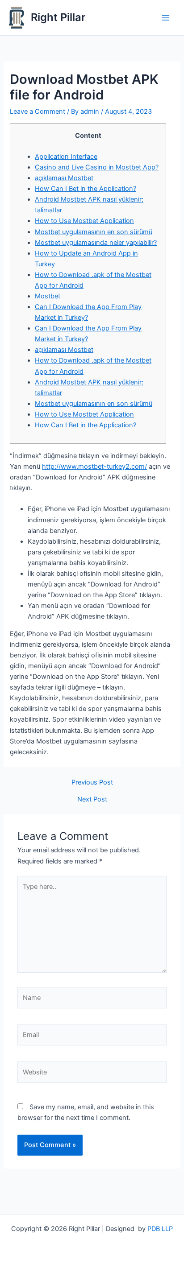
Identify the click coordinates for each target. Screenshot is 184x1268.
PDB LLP (160, 1229)
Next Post (92, 799)
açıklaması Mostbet (64, 178)
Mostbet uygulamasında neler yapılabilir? (96, 243)
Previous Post (92, 782)
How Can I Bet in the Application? (85, 189)
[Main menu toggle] (165, 17)
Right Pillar (58, 17)
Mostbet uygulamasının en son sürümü (93, 232)
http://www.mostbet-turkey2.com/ (94, 467)
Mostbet (47, 296)
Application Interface (66, 157)
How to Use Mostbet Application (84, 221)
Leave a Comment (37, 111)
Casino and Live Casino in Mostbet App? (97, 167)
